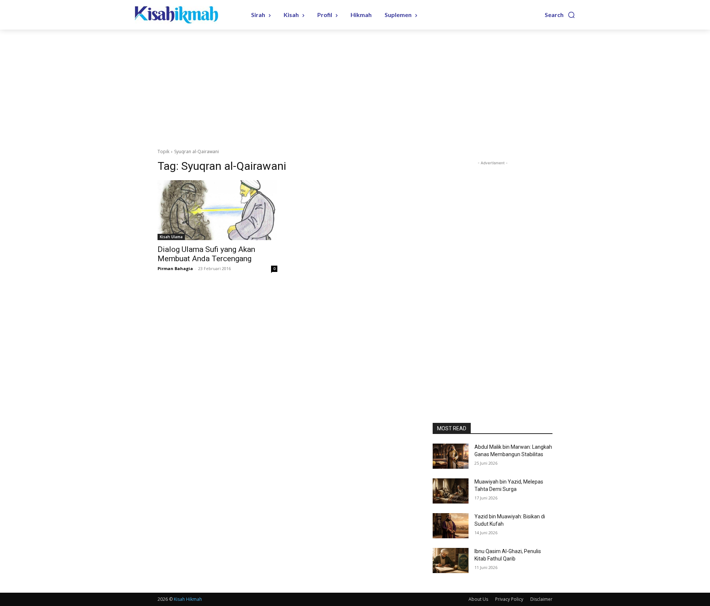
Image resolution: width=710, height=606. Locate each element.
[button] (560, 15)
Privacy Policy (509, 599)
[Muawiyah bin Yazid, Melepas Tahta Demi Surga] (451, 491)
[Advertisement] (355, 85)
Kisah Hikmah (188, 599)
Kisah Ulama (171, 236)
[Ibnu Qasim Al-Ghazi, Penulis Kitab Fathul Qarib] (451, 560)
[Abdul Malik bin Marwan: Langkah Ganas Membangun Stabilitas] (451, 456)
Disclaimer (541, 599)
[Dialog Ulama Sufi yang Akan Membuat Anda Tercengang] (217, 210)
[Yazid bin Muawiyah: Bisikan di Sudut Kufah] (451, 525)
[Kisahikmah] (183, 15)
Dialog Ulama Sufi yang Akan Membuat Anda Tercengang (206, 254)
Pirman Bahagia (175, 268)
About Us (478, 599)
